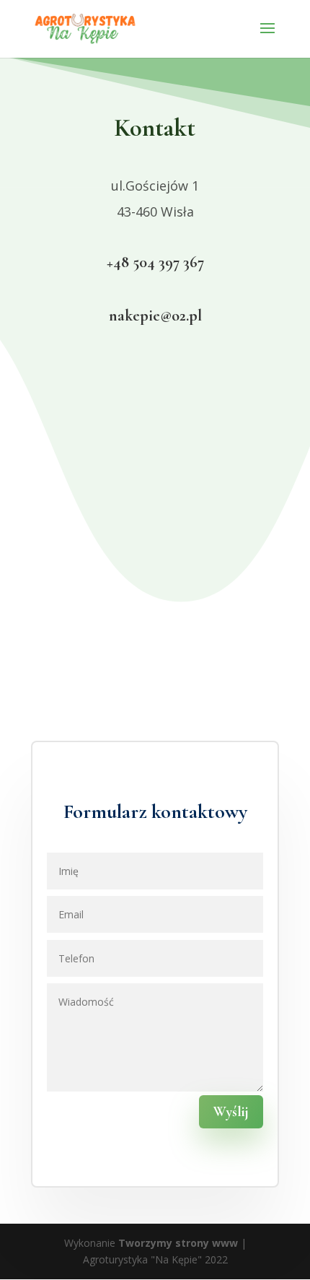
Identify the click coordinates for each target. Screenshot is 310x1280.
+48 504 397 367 (155, 262)
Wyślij (231, 1111)
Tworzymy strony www (178, 1243)
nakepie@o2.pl (155, 315)
